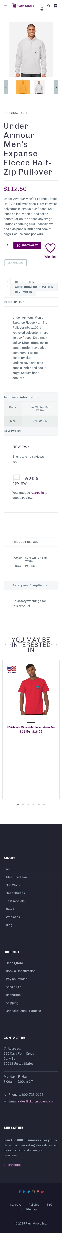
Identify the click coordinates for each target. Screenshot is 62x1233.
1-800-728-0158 (31, 1095)
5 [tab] (38, 802)
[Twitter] (28, 1191)
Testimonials (15, 901)
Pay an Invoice (16, 979)
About (10, 869)
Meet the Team (17, 877)
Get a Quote (14, 963)
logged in (37, 493)
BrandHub (13, 995)
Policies (34, 1204)
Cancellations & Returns (23, 1011)
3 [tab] (28, 802)
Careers (15, 1204)
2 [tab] (23, 802)
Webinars (13, 917)
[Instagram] (33, 1191)
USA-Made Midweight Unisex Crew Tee (31, 727)
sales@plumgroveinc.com (36, 1101)
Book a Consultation (20, 971)
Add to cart (30, 245)
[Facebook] (19, 1191)
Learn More (15, 262)
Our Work (13, 885)
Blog (9, 925)
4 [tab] (33, 802)
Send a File (13, 987)
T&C (49, 1204)
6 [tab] (44, 802)
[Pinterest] (37, 1191)
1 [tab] (18, 802)
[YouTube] (42, 1191)
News (10, 909)
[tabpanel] (31, 730)
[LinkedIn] (24, 1191)
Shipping (12, 1003)
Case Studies (15, 893)
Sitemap (31, 1209)
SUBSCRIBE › (13, 1165)
